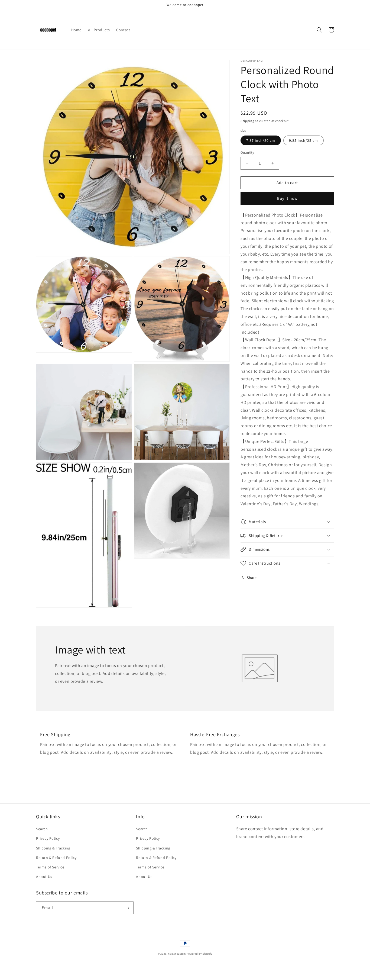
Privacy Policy (48, 838)
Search (42, 828)
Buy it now (287, 198)
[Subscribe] (127, 907)
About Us (44, 876)
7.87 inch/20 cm (260, 140)
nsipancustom (177, 953)
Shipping (247, 121)
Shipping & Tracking (53, 848)
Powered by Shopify (200, 953)
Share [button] (252, 577)
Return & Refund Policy (56, 857)
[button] (319, 30)
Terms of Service (50, 867)
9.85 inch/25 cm (303, 140)
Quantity (247, 152)
